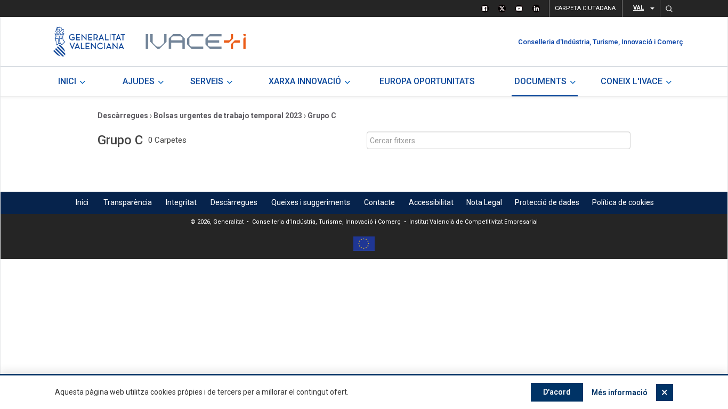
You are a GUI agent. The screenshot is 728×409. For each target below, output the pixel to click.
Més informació (620, 392)
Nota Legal (484, 202)
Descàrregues (123, 115)
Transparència (127, 202)
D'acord (557, 392)
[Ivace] (195, 41)
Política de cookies (623, 202)
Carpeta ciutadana (585, 8)
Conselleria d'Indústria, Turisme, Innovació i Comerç (600, 42)
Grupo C (322, 115)
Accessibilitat (431, 202)
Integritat (181, 202)
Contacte (379, 202)
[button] (669, 8)
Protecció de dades (547, 202)
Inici (82, 202)
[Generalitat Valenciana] (89, 41)
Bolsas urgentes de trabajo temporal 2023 (227, 115)
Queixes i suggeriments (310, 202)
